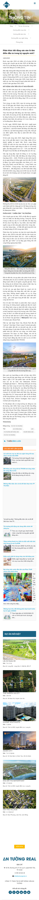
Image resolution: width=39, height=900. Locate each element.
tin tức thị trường (9, 435)
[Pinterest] (28, 892)
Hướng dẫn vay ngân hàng (19, 38)
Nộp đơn (19, 846)
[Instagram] (14, 892)
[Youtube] (21, 892)
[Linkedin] (25, 892)
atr (32, 429)
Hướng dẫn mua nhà (19, 30)
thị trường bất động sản (11, 431)
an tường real (17, 429)
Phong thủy (19, 42)
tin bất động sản (28, 431)
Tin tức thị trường (23, 26)
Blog (11, 26)
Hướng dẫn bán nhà (19, 34)
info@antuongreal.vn (20, 876)
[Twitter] (17, 892)
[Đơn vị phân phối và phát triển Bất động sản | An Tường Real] (6, 4)
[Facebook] (10, 892)
